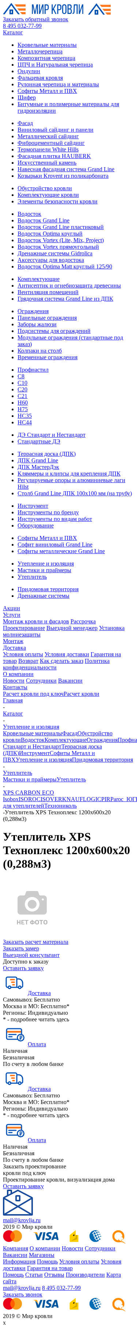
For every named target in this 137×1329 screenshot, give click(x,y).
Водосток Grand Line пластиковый (61, 227)
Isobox (11, 799)
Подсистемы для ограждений (54, 331)
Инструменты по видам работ (55, 519)
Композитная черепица (46, 58)
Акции (11, 608)
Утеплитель (32, 577)
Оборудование (36, 525)
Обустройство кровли (45, 188)
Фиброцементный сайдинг (51, 143)
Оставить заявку (23, 968)
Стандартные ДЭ (39, 441)
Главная (13, 700)
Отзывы (54, 1275)
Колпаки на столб (40, 351)
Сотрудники (41, 680)
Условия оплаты (23, 654)
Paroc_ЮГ (123, 799)
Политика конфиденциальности (56, 664)
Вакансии (70, 680)
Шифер (27, 97)
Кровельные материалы (47, 45)
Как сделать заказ (61, 661)
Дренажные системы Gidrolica (55, 253)
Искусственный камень (47, 162)
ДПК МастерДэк (38, 467)
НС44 (25, 422)
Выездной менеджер (72, 628)
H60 (23, 402)
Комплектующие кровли (48, 195)
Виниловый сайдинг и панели (56, 130)
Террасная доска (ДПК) (47, 454)
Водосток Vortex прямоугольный (58, 247)
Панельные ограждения (47, 318)
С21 (22, 396)
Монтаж (13, 641)
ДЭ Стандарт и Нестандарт (51, 435)
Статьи (34, 1275)
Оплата (37, 1044)
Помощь (47, 1261)
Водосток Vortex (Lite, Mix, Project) (61, 240)
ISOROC (30, 799)
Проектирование (24, 628)
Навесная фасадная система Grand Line (66, 169)
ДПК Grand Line (38, 460)
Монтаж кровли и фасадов (36, 621)
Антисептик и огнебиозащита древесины (69, 285)
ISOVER (51, 799)
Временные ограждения (47, 357)
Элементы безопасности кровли (58, 201)
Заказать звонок (22, 1294)
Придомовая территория (48, 589)
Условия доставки (67, 654)
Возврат (28, 661)
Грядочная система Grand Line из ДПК (65, 299)
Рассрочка (83, 621)
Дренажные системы (43, 596)
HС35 (25, 416)
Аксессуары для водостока (51, 260)
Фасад (25, 123)
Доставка (14, 648)
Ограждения (33, 311)
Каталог (13, 32)
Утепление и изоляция (46, 563)
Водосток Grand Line (43, 220)
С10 (22, 383)
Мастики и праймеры (44, 570)
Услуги (11, 615)
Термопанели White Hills (48, 149)
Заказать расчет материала (35, 942)
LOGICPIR (96, 799)
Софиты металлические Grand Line (61, 551)
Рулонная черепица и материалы (58, 84)
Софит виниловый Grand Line (55, 544)
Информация (19, 1261)
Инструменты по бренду (48, 512)
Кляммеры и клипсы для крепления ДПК (69, 473)
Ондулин (29, 71)
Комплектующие (39, 279)
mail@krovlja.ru (22, 1220)
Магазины (41, 1255)
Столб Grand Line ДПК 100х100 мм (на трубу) (75, 493)
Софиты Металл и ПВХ (47, 91)
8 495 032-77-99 (22, 26)
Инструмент (33, 506)
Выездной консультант (31, 955)
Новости (13, 680)
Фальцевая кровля (40, 78)
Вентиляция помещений (48, 292)
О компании (18, 674)
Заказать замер (21, 948)
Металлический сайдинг (48, 136)
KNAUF (72, 799)
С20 (22, 389)
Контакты (15, 687)
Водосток (29, 214)
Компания (15, 1248)
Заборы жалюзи (37, 324)
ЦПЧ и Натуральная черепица (55, 64)
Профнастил (33, 370)
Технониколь (60, 806)
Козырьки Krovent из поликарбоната (63, 176)
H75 (23, 409)
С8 (21, 376)
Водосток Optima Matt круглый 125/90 (65, 266)
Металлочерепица (40, 51)
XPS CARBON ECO (28, 792)
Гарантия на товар (50, 1268)
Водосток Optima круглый (50, 233)
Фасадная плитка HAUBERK (54, 156)
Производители (85, 1275)
